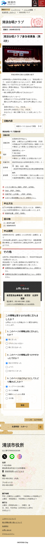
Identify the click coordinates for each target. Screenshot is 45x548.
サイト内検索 (13, 390)
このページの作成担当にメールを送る (20, 304)
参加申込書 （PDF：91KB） (15, 213)
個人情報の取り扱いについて (12, 522)
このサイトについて (9, 519)
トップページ (15, 10)
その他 (11, 398)
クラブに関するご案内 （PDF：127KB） (20, 187)
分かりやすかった (15, 363)
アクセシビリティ (8, 534)
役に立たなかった (15, 347)
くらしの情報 (28, 10)
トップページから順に (17, 386)
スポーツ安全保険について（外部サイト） (20, 198)
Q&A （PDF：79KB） (13, 191)
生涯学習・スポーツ (9, 12)
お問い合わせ (6, 530)
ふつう (11, 367)
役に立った (13, 339)
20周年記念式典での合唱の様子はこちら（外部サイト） (23, 275)
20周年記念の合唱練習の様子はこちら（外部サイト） (23, 269)
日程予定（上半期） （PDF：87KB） (18, 194)
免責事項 (5, 526)
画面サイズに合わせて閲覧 (26, 126)
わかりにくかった (15, 371)
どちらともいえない (16, 343)
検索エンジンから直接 (17, 394)
